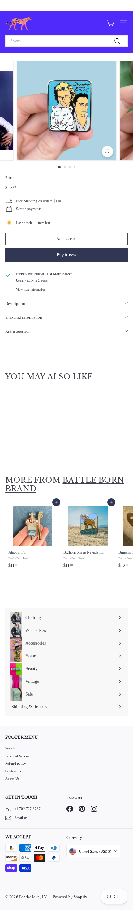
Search (10, 748)
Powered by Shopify (70, 896)
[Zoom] (107, 151)
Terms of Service (17, 756)
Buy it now (66, 255)
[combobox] (66, 41)
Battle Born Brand (64, 485)
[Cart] (110, 22)
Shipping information (23, 317)
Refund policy (15, 763)
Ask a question (18, 331)
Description (15, 303)
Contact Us (13, 771)
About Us (12, 778)
